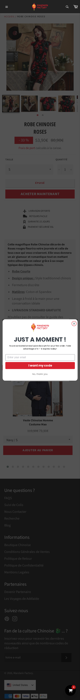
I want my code (40, 365)
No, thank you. (40, 374)
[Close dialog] (74, 323)
